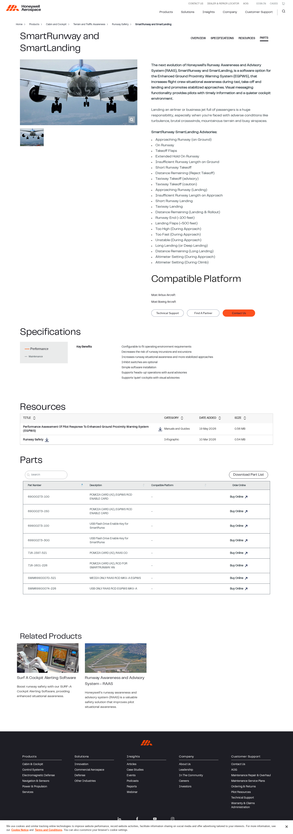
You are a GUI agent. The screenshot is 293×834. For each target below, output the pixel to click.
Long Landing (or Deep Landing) (181, 246)
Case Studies (135, 770)
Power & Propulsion (34, 787)
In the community (191, 775)
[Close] (286, 826)
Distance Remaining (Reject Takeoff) (184, 173)
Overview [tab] (198, 38)
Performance (39, 349)
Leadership (186, 770)
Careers (184, 781)
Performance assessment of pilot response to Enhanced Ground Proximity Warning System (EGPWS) (86, 429)
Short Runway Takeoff (173, 167)
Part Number (34, 485)
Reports (132, 787)
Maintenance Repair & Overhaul (251, 775)
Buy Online (236, 497)
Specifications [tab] (222, 38)
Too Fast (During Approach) (178, 234)
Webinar (132, 792)
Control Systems (32, 770)
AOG (245, 4)
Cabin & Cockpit (32, 764)
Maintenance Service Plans (248, 781)
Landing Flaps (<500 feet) (176, 223)
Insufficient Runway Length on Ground (187, 162)
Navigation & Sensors (35, 781)
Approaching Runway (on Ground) (183, 139)
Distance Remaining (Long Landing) (184, 251)
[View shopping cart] (283, 3)
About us (185, 764)
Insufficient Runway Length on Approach (189, 195)
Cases (274, 4)
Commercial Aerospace (89, 770)
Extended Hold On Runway (177, 156)
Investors (185, 787)
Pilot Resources (241, 792)
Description (96, 485)
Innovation (81, 764)
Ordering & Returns (243, 787)
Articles (131, 764)
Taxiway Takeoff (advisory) (177, 179)
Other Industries (85, 781)
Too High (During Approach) (178, 229)
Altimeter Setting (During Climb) (181, 262)
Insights (209, 12)
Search (282, 12)
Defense (80, 775)
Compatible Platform (162, 485)
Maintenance (36, 356)
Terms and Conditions (48, 829)
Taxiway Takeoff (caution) (176, 184)
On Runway (164, 145)
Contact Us (238, 764)
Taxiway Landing (169, 206)
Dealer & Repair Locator (223, 4)
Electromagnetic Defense (38, 775)
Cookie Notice (20, 829)
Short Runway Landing (174, 201)
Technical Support (242, 798)
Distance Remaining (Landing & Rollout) (187, 212)
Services (27, 792)
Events (131, 775)
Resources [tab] (247, 38)
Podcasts (133, 781)
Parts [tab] (264, 38)
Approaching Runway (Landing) (181, 190)
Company (230, 12)
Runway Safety (33, 440)
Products (166, 12)
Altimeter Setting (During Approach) (185, 257)
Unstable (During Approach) (178, 240)
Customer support (259, 12)
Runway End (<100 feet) (175, 218)
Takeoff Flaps (166, 151)
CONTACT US (195, 4)
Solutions (187, 12)
